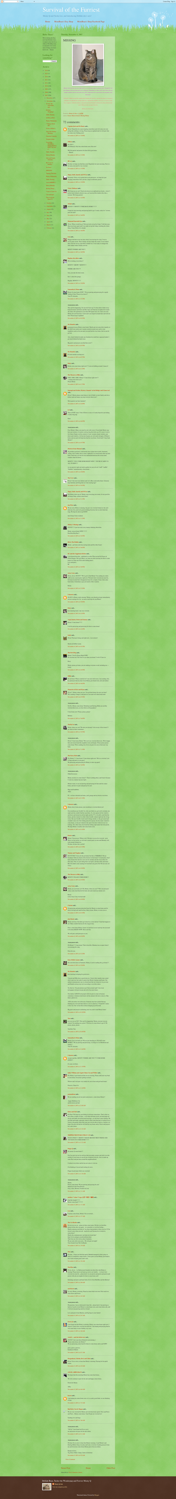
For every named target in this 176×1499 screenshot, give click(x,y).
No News (48, 167)
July (48, 212)
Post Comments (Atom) (75, 1472)
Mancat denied (76, 116)
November (50, 101)
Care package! (50, 194)
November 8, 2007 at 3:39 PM (76, 182)
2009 (46, 89)
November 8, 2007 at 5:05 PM (76, 485)
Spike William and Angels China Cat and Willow (82, 1073)
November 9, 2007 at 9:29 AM (76, 1455)
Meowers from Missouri (75, 449)
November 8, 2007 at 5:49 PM (76, 567)
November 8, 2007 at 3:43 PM (76, 198)
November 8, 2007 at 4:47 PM (76, 443)
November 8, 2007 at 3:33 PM (76, 155)
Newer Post (65, 1468)
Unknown (71, 595)
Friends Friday (50, 139)
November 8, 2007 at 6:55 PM (76, 697)
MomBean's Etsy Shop (63, 21)
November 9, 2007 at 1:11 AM (76, 1191)
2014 (46, 77)
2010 (46, 86)
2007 (46, 95)
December (50, 98)
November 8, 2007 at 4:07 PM (76, 345)
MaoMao (70, 1267)
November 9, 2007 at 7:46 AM (76, 1420)
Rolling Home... (50, 188)
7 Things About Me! (50, 124)
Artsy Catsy (71, 573)
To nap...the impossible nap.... (50, 105)
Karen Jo (70, 1322)
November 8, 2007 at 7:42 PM (76, 765)
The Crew (71, 478)
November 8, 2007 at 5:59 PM (76, 602)
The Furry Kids (72, 756)
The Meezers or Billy (74, 375)
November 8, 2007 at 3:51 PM (76, 299)
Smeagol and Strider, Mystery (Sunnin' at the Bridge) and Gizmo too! (89, 390)
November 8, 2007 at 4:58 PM (76, 472)
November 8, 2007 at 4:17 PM (76, 384)
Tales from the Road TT (50, 198)
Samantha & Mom (73, 289)
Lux (69, 1211)
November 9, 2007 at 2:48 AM (76, 1331)
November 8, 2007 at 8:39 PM (76, 880)
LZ (69, 410)
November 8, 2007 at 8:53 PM (76, 913)
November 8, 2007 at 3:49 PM (76, 252)
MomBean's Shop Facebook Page (91, 21)
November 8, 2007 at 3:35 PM (76, 168)
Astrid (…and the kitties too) (76, 1337)
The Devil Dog (72, 653)
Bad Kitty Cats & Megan (75, 1409)
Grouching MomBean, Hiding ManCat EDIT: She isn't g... (51, 145)
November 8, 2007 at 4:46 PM (76, 421)
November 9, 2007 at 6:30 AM (76, 1366)
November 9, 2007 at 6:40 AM (76, 1389)
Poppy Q (70, 1149)
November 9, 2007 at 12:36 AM (77, 1174)
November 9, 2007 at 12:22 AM (77, 1142)
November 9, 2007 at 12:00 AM (77, 1105)
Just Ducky (71, 919)
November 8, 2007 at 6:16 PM (76, 613)
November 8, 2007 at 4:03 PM (76, 318)
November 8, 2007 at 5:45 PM (76, 536)
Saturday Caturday (51, 136)
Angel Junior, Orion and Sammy (77, 620)
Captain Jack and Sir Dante (76, 126)
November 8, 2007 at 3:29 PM (76, 135)
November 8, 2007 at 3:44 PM (76, 215)
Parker (70, 835)
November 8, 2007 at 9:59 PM (76, 965)
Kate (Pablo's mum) (74, 960)
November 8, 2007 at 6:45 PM (76, 670)
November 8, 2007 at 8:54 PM (76, 936)
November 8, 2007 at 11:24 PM (76, 1088)
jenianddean (71, 1094)
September (50, 206)
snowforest (71, 1289)
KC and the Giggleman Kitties (77, 554)
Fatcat (69, 116)
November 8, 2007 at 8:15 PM (76, 847)
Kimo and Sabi (72, 1112)
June (48, 215)
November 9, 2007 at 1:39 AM (76, 1245)
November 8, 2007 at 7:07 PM (76, 732)
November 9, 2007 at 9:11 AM (76, 1434)
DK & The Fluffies (73, 542)
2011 (46, 83)
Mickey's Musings (73, 525)
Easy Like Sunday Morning (51, 132)
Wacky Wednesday (51, 121)
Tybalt (70, 204)
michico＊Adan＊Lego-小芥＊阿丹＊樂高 (81, 1197)
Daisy (69, 363)
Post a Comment (70, 1459)
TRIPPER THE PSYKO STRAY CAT (79, 1135)
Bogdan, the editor (73, 258)
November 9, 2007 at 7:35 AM (76, 1403)
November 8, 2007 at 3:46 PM (76, 231)
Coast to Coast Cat (51, 191)
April (48, 222)
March (49, 225)
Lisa (69, 237)
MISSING (49, 170)
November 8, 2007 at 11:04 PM (76, 1049)
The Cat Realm (72, 1222)
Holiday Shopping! (50, 111)
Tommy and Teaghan (74, 853)
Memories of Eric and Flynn (76, 690)
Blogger (97, 1495)
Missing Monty (84, 116)
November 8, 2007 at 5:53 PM (76, 588)
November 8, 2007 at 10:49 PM (76, 1032)
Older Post (111, 1468)
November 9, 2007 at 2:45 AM (76, 1296)
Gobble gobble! (50, 118)
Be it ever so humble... (49, 163)
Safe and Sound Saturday (50, 159)
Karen (70, 1396)
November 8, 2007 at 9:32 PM (76, 954)
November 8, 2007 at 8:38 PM (76, 868)
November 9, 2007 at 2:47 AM (76, 1315)
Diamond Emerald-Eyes (75, 221)
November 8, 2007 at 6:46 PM (76, 683)
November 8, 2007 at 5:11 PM (76, 499)
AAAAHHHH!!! (51, 182)
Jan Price (70, 505)
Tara (69, 1018)
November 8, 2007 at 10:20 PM (76, 1012)
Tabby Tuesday (50, 115)
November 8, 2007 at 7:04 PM (76, 718)
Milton (70, 142)
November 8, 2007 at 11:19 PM (76, 1066)
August (49, 209)
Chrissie (70, 905)
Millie (69, 676)
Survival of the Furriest (71, 9)
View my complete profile (59, 1487)
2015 (46, 73)
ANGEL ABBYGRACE (75, 1372)
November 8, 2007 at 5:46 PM (76, 547)
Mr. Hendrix (71, 324)
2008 (46, 92)
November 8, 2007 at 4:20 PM (76, 404)
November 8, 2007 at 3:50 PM (76, 283)
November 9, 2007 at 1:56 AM (76, 1261)
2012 (46, 80)
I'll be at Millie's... (51, 128)
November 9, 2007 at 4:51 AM (76, 1352)
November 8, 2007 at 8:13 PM (76, 798)
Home (47, 21)
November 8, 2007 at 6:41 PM (76, 646)
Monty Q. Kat (58, 1484)
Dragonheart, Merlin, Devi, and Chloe (79, 1359)
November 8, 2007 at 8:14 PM (76, 829)
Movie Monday (50, 185)
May (48, 219)
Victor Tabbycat (72, 188)
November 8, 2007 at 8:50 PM (76, 899)
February (49, 228)
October (49, 203)
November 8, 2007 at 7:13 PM (76, 749)
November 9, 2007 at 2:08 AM (76, 1282)
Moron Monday (50, 155)
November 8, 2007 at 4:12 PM (76, 369)
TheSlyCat (71, 724)
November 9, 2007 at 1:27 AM (76, 1216)
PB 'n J (70, 161)
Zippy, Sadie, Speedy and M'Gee (77, 175)
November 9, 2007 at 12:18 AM (77, 1129)
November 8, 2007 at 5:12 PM (76, 518)
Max (69, 1252)
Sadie (69, 635)
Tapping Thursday (51, 173)
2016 (46, 70)
